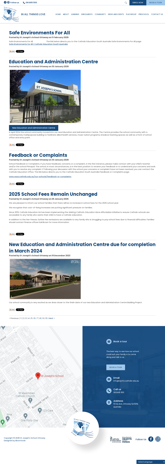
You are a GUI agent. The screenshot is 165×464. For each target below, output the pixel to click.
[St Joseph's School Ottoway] (10, 14)
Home (58, 14)
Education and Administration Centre (53, 61)
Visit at (41, 377)
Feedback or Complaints (38, 155)
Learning (75, 14)
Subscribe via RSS (12, 51)
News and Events (116, 14)
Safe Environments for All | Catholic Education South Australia (38, 44)
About (66, 14)
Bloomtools (20, 440)
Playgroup (131, 14)
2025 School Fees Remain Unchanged (53, 194)
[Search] (126, 2)
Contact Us (157, 14)
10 (46, 318)
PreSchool (144, 14)
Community (100, 14)
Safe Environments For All (39, 32)
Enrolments (87, 14)
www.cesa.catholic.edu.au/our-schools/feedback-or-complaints (40, 176)
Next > (52, 318)
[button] (33, 128)
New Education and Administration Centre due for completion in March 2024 (82, 247)
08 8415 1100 (31, 2)
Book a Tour (116, 367)
